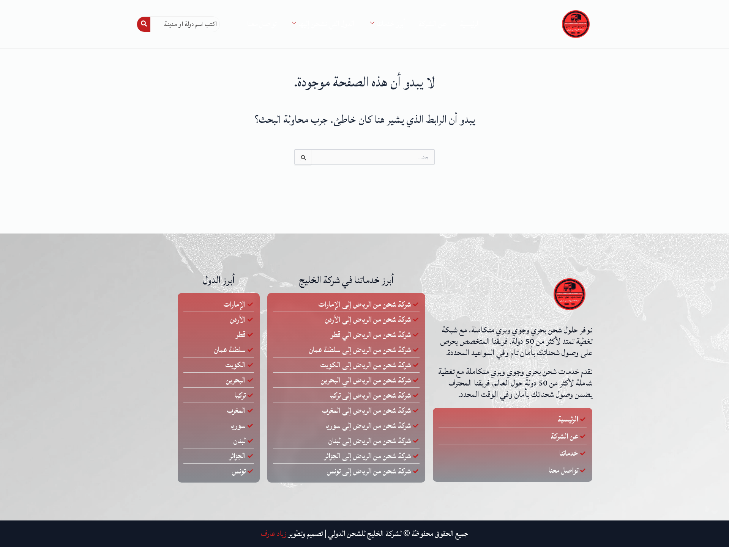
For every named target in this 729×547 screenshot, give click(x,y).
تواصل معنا (261, 23)
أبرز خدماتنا (391, 23)
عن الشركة (432, 23)
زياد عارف (274, 533)
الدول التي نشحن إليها (326, 23)
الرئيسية (470, 23)
